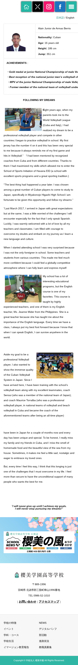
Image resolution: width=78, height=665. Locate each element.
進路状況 (44, 641)
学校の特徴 (10, 622)
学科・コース (11, 635)
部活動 (43, 635)
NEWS (42, 622)
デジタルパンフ (48, 628)
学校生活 (9, 641)
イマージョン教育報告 (16, 647)
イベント (9, 628)
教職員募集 (45, 647)
